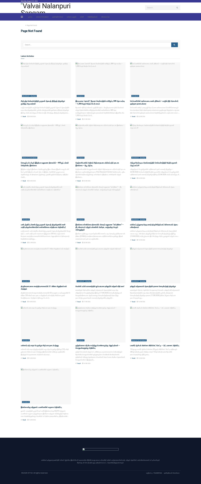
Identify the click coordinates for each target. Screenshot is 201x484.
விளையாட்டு (105, 17)
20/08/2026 (86, 242)
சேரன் (24, 116)
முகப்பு (30, 17)
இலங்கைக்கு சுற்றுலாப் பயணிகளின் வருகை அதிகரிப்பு (41, 407)
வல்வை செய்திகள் (42, 17)
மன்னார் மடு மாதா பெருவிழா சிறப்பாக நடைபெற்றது (40, 345)
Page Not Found (32, 25)
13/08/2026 (141, 358)
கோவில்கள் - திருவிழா (29, 96)
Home (23, 25)
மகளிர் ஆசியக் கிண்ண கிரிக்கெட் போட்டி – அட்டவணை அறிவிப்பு (154, 345)
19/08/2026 (141, 240)
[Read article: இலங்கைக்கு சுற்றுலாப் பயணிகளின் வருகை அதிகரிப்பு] (46, 386)
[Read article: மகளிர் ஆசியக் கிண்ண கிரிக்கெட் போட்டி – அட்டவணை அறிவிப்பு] (155, 324)
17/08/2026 (86, 301)
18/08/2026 (32, 301)
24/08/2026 (32, 181)
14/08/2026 (86, 363)
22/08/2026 (141, 178)
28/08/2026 (32, 116)
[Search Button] (177, 7)
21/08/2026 (32, 242)
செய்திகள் (80, 96)
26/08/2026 (141, 116)
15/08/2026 (32, 358)
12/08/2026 (32, 420)
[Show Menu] (22, 17)
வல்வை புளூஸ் (71, 17)
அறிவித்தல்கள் (92, 17)
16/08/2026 (141, 301)
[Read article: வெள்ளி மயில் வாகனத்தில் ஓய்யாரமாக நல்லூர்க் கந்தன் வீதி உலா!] (100, 265)
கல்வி (82, 17)
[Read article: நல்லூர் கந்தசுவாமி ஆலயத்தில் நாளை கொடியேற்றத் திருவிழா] (155, 265)
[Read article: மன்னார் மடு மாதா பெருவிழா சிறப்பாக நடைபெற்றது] (46, 324)
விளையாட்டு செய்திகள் (30, 157)
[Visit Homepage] (47, 7)
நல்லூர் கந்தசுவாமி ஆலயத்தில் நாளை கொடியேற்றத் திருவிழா (153, 286)
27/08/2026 (86, 119)
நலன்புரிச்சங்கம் (57, 17)
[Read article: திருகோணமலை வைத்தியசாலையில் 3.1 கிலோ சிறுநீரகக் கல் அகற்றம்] (46, 265)
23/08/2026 (86, 181)
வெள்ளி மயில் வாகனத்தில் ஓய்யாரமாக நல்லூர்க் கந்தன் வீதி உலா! (99, 286)
